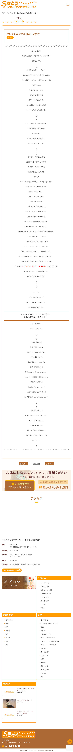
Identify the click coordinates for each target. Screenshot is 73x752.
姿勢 (7, 627)
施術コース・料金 (46, 590)
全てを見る (9, 620)
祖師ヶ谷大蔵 (45, 669)
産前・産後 (44, 666)
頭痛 (7, 645)
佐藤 (42, 659)
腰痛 (7, 641)
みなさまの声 (45, 652)
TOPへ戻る (36, 464)
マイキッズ (44, 648)
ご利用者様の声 (46, 593)
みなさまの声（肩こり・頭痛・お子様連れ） (25, 712)
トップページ (45, 583)
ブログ (43, 608)
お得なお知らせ (46, 634)
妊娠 (7, 623)
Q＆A (42, 627)
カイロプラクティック (48, 637)
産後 (7, 634)
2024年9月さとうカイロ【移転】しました (25, 689)
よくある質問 (45, 601)
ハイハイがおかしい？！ (24, 700)
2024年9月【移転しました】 (50, 623)
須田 (42, 677)
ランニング (44, 655)
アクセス (43, 604)
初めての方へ (45, 586)
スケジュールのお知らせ (48, 645)
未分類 (8, 630)
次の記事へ (49, 464)
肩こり (8, 637)
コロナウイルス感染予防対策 (50, 641)
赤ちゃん (43, 673)
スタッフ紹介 (45, 597)
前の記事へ (23, 464)
